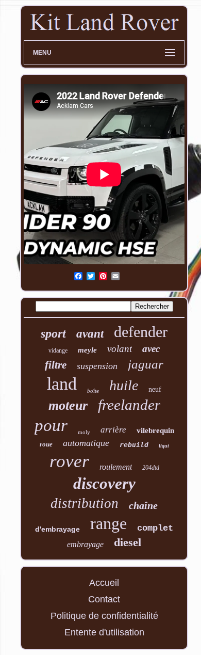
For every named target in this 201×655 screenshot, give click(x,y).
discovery (104, 483)
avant (90, 333)
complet (155, 528)
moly (84, 432)
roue (46, 444)
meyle (87, 350)
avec (151, 348)
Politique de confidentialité (104, 616)
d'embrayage (57, 529)
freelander (129, 404)
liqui (164, 446)
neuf (154, 389)
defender (140, 331)
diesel (127, 542)
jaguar (145, 364)
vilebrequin (155, 430)
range (108, 523)
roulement (115, 466)
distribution (85, 503)
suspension (97, 366)
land (62, 383)
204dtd (150, 467)
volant (119, 348)
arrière (113, 430)
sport (53, 333)
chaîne (143, 505)
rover (69, 461)
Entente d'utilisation (104, 632)
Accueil (104, 583)
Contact (104, 599)
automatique (86, 443)
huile (123, 385)
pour (51, 425)
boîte (93, 391)
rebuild (134, 445)
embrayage (85, 544)
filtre (55, 365)
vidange (58, 350)
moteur (68, 405)
